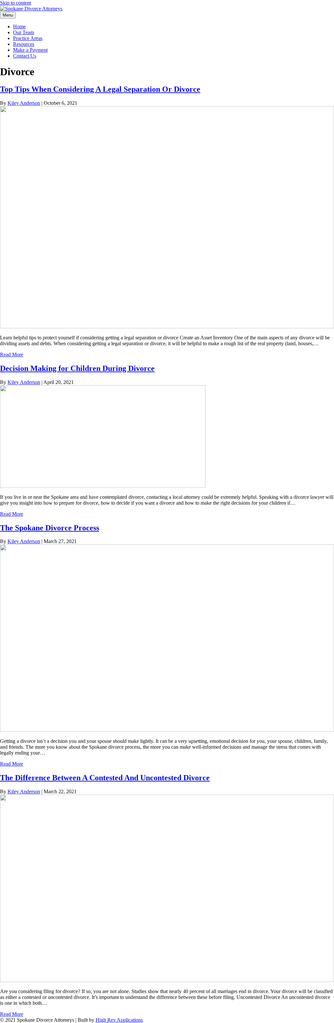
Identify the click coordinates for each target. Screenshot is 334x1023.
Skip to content (15, 3)
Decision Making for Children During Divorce (77, 368)
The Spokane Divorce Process (49, 528)
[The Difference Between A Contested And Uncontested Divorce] (167, 980)
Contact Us (24, 56)
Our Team (23, 32)
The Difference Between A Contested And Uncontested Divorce (105, 777)
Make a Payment (30, 50)
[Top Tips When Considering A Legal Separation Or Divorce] (167, 326)
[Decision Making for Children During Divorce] (102, 486)
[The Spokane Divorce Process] (167, 730)
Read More (11, 354)
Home (19, 26)
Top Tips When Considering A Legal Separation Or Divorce (100, 89)
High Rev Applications (119, 1020)
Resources (23, 44)
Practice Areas (27, 38)
